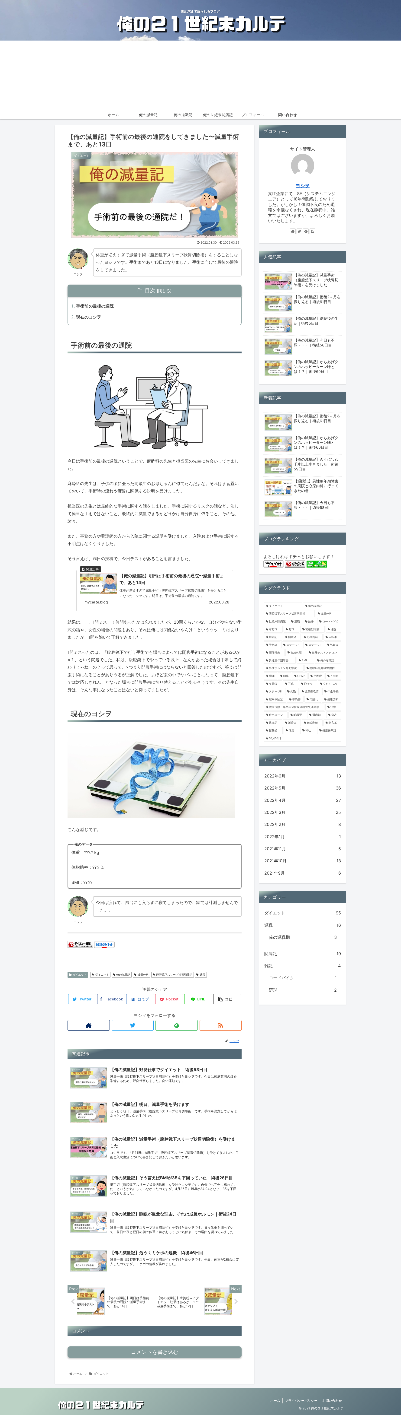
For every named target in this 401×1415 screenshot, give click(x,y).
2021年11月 (302, 848)
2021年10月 (302, 860)
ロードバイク (303, 977)
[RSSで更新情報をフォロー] (221, 1025)
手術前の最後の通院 (95, 306)
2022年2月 (302, 824)
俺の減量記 (123, 974)
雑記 (302, 965)
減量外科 (143, 974)
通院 (202, 974)
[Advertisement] (200, 75)
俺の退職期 (303, 937)
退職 (302, 925)
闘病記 (302, 953)
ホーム (275, 1400)
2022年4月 (302, 800)
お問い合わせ (332, 1400)
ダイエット (80, 974)
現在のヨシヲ (88, 316)
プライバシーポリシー (301, 1400)
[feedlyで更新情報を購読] (176, 1025)
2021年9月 (302, 873)
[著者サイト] (89, 1025)
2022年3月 (302, 812)
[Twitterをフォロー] (133, 1025)
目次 (150, 290)
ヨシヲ (303, 185)
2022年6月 (302, 776)
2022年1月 (302, 836)
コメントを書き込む (154, 1352)
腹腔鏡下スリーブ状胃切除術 (174, 974)
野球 (303, 990)
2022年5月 (302, 788)
